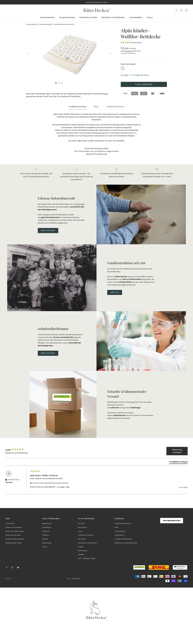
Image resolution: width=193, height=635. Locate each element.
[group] (17, 450)
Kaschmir (46, 531)
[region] (69, 53)
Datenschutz (120, 531)
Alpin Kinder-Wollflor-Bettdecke (64, 24)
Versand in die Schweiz (87, 543)
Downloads (82, 550)
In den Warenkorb (144, 84)
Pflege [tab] (96, 106)
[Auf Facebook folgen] (6, 567)
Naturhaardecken (47, 17)
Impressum (119, 535)
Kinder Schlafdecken (45, 24)
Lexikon (81, 547)
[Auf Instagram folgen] (12, 567)
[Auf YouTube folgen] (18, 567)
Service (150, 17)
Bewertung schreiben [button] (177, 451)
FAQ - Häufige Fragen (87, 558)
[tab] (178, 462)
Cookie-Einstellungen (123, 539)
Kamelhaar (46, 527)
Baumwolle (46, 543)
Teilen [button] (68, 487)
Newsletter (82, 527)
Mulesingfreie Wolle (13, 543)
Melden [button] (62, 487)
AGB (116, 527)
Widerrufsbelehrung (123, 523)
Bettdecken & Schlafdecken (113, 17)
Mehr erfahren (48, 230)
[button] (144, 42)
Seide (44, 547)
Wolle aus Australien (13, 527)
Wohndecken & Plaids (88, 17)
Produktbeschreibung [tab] (77, 106)
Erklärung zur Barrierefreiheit (126, 543)
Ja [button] (58, 487)
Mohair (45, 539)
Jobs (80, 531)
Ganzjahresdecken (67, 17)
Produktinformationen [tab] (115, 106)
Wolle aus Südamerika (14, 531)
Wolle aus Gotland (13, 535)
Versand (128, 51)
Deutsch (7, 578)
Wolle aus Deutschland (14, 539)
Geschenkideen (135, 17)
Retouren (82, 539)
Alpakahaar (47, 523)
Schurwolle (9, 523)
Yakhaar (45, 535)
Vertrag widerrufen (171, 520)
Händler (81, 554)
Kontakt (81, 523)
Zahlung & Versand (86, 535)
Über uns (114, 292)
